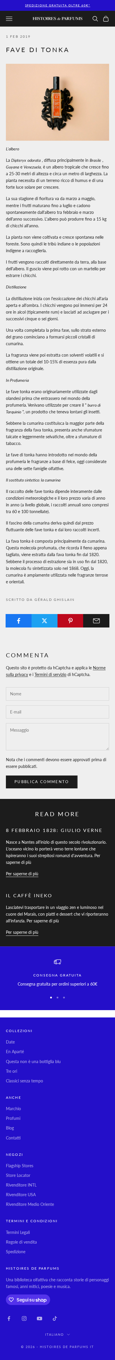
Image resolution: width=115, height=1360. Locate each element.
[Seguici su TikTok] (55, 1318)
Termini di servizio (50, 674)
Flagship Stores (19, 1165)
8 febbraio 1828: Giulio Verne (54, 830)
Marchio (13, 1108)
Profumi (13, 1118)
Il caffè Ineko (29, 895)
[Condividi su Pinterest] (70, 620)
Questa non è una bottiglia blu (33, 1061)
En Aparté (15, 1051)
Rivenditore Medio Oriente (30, 1204)
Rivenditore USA (21, 1194)
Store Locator (18, 1175)
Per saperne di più (22, 873)
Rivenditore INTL (21, 1184)
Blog (10, 1127)
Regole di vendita (21, 1241)
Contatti (13, 1137)
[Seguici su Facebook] (9, 1318)
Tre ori (11, 1071)
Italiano (54, 1334)
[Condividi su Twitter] (45, 620)
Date (10, 1041)
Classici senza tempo (24, 1080)
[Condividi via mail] (96, 620)
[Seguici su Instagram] (24, 1318)
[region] (57, 972)
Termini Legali (18, 1232)
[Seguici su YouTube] (39, 1318)
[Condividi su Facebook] (19, 620)
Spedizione (15, 1251)
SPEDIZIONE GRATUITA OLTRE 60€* (57, 5)
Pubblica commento (41, 781)
